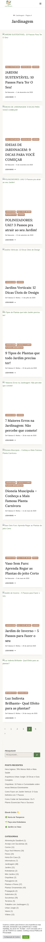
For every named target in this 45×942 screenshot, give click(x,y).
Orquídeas (9, 877)
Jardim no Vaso (14, 827)
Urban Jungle (10, 908)
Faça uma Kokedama (17, 822)
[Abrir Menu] (40, 3)
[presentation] (22, 48)
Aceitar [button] (26, 937)
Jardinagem (26, 67)
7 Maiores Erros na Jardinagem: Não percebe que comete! (21, 425)
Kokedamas (10, 871)
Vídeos (35, 558)
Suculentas (9, 898)
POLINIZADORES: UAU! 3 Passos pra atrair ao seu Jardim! (21, 225)
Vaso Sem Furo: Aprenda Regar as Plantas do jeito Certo (22, 568)
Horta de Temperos (16, 817)
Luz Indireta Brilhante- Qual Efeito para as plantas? (22, 703)
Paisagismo (9, 881)
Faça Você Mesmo (13, 67)
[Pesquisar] (37, 755)
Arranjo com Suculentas (14, 844)
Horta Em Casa (11, 857)
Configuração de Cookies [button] (12, 937)
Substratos (9, 894)
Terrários (8, 901)
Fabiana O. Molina (14, 298)
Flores (7, 854)
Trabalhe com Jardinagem (15, 904)
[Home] (14, 15)
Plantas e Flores (24, 345)
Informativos (11, 214)
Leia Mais (10, 97)
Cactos (8, 847)
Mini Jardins (10, 874)
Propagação (10, 891)
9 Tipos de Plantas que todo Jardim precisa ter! (22, 358)
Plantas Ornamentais (14, 347)
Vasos (7, 911)
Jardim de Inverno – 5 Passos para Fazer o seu (22, 636)
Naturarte (11, 92)
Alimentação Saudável (14, 841)
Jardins (36, 67)
